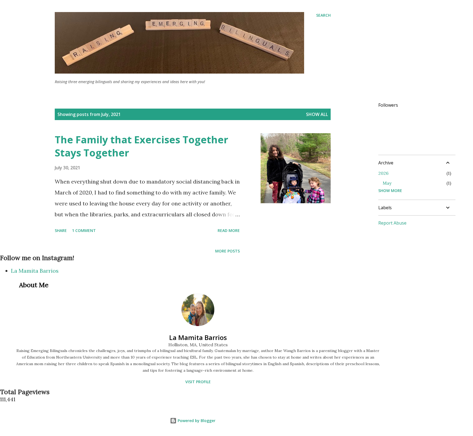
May (387, 183)
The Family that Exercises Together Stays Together (141, 146)
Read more (229, 230)
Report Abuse (392, 223)
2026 (383, 173)
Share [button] (61, 230)
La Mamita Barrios (35, 270)
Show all (317, 114)
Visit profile (198, 381)
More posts (227, 251)
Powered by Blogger (196, 420)
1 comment (84, 230)
